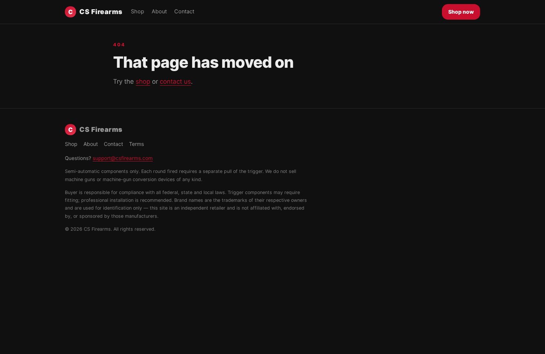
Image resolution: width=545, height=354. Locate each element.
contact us (175, 81)
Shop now (461, 12)
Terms (136, 144)
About (159, 11)
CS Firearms (95, 12)
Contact (184, 11)
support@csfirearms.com (123, 158)
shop (143, 81)
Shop (137, 11)
